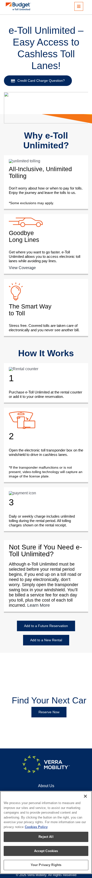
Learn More (38, 605)
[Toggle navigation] (78, 6)
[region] (46, 832)
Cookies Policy (36, 827)
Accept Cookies (46, 851)
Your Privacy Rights (46, 865)
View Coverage (22, 268)
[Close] (85, 796)
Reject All (46, 837)
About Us (46, 786)
